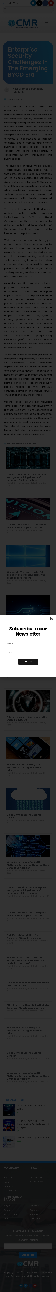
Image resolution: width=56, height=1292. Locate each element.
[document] (28, 646)
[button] (52, 619)
